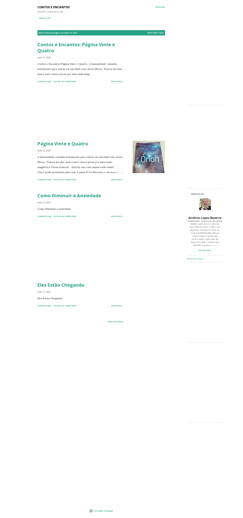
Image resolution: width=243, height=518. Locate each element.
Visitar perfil (205, 250)
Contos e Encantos (53, 7)
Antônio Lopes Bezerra (204, 218)
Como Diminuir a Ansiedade (69, 195)
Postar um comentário (65, 81)
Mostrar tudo (156, 32)
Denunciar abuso (195, 258)
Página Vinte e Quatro (62, 144)
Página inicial (45, 18)
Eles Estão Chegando (60, 285)
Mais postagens (115, 321)
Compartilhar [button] (44, 81)
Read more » (117, 81)
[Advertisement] (80, 112)
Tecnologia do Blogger (103, 511)
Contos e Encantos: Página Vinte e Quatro (76, 47)
